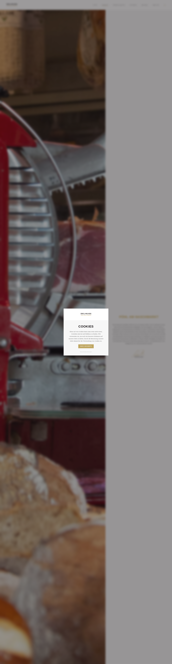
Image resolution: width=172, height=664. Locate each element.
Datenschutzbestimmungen (86, 351)
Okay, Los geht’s (86, 346)
